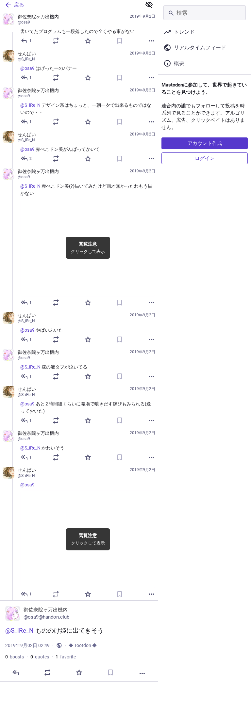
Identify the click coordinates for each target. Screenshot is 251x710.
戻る (19, 5)
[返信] (16, 672)
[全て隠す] (149, 4)
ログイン (204, 158)
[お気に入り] (88, 41)
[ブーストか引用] (56, 41)
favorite (66, 656)
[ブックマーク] (120, 41)
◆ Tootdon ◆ (83, 645)
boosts (14, 656)
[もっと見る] (151, 41)
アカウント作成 (205, 143)
